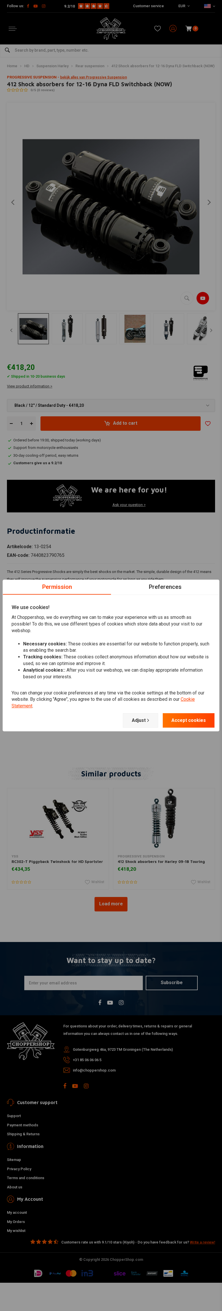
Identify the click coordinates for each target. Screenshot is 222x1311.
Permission (57, 586)
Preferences (165, 586)
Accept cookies (188, 720)
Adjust (139, 720)
